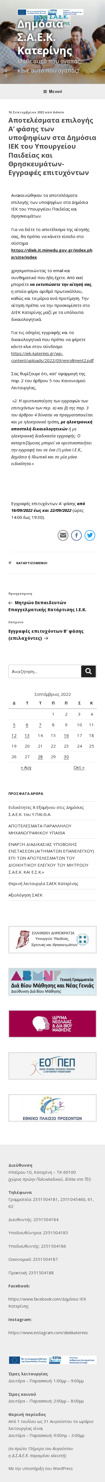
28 (40, 756)
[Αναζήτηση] (88, 671)
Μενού (55, 91)
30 (66, 756)
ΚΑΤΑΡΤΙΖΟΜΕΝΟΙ (31, 563)
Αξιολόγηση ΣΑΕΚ (25, 895)
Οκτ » (79, 767)
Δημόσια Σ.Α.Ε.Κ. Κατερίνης (44, 36)
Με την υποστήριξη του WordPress (40, 1468)
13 (27, 735)
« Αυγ (26, 767)
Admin (58, 112)
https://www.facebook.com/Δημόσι (42, 1299)
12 (14, 735)
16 (66, 735)
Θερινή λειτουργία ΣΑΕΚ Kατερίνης (43, 883)
